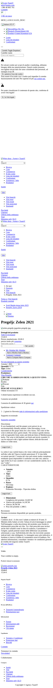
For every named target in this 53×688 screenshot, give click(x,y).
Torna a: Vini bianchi (9, 299)
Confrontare (10, 178)
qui (32, 403)
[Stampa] (10, 316)
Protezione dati (12, 640)
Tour (3, 217)
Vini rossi (9, 199)
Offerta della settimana (9, 215)
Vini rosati (10, 202)
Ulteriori (4, 212)
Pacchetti (4, 210)
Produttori (10, 183)
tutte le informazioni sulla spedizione (33, 411)
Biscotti (9, 642)
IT (13, 24)
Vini (3, 192)
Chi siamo (10, 628)
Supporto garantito (8, 420)
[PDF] (9, 314)
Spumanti (9, 206)
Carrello (11, 50)
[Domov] (7, 3)
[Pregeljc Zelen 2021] (9, 566)
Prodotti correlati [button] (7, 301)
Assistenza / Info (12, 180)
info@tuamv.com (7, 5)
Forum (8, 622)
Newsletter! (5, 653)
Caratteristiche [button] (6, 371)
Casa (8, 169)
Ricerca (9, 167)
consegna (17, 341)
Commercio (10, 172)
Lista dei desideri (12, 176)
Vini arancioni (11, 204)
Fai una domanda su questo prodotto (15, 362)
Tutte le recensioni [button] (8, 335)
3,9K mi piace (6, 16)
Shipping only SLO (8, 219)
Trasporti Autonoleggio (15, 610)
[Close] (2, 83)
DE (27, 31)
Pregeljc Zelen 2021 (9, 568)
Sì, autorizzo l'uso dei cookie (12, 74)
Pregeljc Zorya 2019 (14, 307)
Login (8, 38)
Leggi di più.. (6, 493)
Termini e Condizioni (14, 638)
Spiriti (3, 187)
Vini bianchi (10, 197)
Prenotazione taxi (12, 612)
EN (30, 33)
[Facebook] (3, 14)
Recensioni (10, 626)
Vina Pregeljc (6, 375)
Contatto (4, 10)
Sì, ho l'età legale (8, 97)
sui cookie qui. (39, 79)
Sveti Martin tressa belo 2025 (17, 305)
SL (22, 29)
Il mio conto (10, 174)
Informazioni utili (12, 624)
